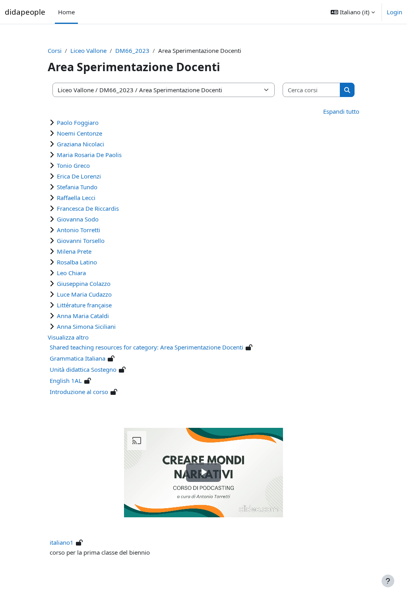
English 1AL (66, 380)
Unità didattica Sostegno (83, 369)
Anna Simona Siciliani (86, 326)
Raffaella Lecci (76, 198)
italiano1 (62, 542)
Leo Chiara (71, 273)
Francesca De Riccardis (88, 208)
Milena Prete (74, 251)
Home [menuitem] (66, 12)
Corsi (55, 50)
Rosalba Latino (77, 262)
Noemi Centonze (79, 133)
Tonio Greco (73, 165)
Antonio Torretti (78, 230)
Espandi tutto (341, 111)
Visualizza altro (68, 337)
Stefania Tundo (77, 187)
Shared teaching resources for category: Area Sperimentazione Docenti (146, 347)
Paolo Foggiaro (78, 122)
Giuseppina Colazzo (83, 283)
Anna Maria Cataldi (83, 316)
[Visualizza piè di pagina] (388, 581)
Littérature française (84, 305)
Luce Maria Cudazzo (84, 294)
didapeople (25, 12)
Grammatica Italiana (77, 358)
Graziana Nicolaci (80, 144)
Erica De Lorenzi (79, 176)
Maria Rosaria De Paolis (89, 155)
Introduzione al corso (79, 392)
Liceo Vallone (88, 50)
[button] (353, 12)
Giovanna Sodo (78, 219)
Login (394, 12)
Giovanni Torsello (81, 241)
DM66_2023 (132, 50)
